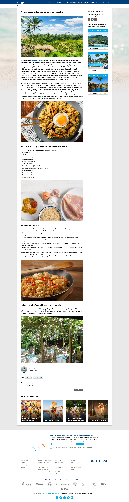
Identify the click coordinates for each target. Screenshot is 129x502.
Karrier (73, 469)
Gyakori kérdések (42, 458)
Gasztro (80, 2)
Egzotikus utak (25, 460)
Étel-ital (19, 6)
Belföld (23, 472)
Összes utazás (25, 458)
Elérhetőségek (75, 458)
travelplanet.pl (56, 493)
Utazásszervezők (75, 465)
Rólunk (73, 462)
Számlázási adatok (43, 467)
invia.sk (49, 493)
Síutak (22, 469)
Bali (41, 377)
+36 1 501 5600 (99, 461)
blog (50, 2)
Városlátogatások (25, 465)
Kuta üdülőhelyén (40, 309)
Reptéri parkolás (58, 460)
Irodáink (73, 460)
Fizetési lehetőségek (43, 469)
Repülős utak (29, 377)
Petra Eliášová (33, 370)
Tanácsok (65, 2)
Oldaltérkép (74, 472)
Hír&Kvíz (86, 2)
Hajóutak (23, 467)
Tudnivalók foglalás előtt (44, 460)
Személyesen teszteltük (97, 2)
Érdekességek (57, 2)
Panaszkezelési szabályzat (45, 472)
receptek (36, 377)
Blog (55, 473)
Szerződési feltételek (43, 462)
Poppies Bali (78, 359)
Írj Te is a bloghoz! (92, 99)
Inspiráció (73, 2)
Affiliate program (58, 462)
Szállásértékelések (59, 465)
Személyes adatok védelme (45, 465)
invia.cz (45, 493)
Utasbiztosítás (58, 458)
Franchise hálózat (76, 467)
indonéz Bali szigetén (36, 60)
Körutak (23, 462)
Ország (108, 2)
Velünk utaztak (58, 471)
